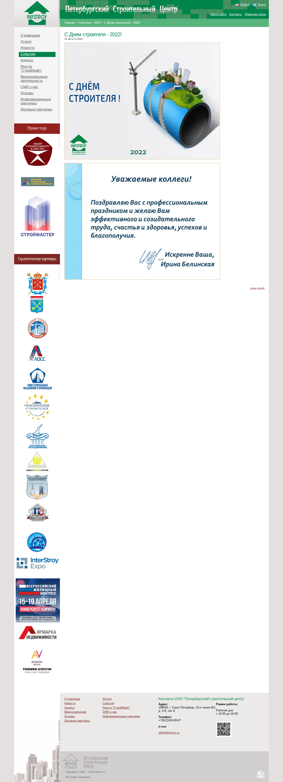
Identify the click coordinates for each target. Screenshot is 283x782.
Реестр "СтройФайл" (31, 68)
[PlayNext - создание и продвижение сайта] (260, 778)
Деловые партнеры (36, 109)
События (84, 22)
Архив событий (257, 288)
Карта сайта (218, 14)
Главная (69, 22)
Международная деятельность (34, 79)
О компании (30, 35)
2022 (97, 22)
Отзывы (27, 93)
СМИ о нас (29, 87)
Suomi (262, 4)
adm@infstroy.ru (169, 732)
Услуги (26, 42)
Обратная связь (255, 14)
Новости (27, 48)
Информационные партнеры (36, 101)
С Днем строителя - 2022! (122, 22)
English (245, 4)
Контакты (235, 14)
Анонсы (27, 60)
